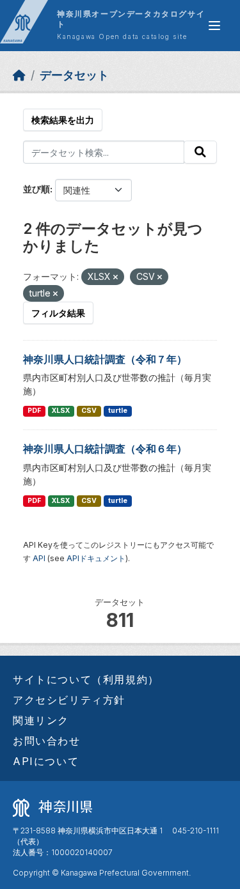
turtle (117, 410)
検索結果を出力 (62, 119)
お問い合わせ (47, 740)
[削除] (115, 277)
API (39, 558)
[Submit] (200, 152)
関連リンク (41, 720)
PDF (34, 410)
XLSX (61, 410)
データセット (74, 75)
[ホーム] (19, 75)
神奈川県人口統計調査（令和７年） (105, 359)
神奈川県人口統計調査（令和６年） (105, 448)
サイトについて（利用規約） (86, 679)
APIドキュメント (96, 558)
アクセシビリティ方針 (69, 699)
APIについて (46, 761)
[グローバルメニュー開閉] (214, 25)
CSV (89, 410)
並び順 (36, 188)
